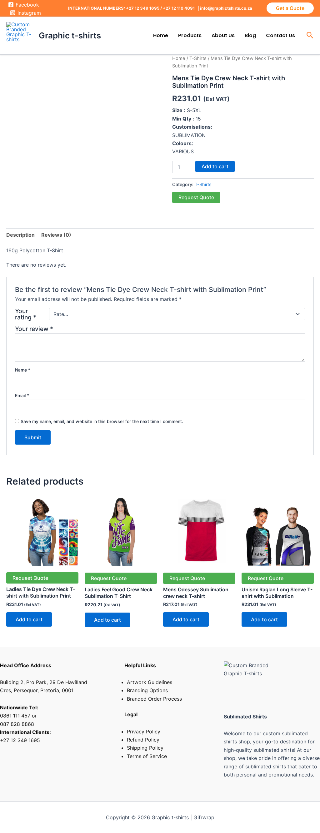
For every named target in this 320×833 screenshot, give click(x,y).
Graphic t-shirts (70, 35)
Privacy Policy (143, 731)
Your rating (25, 314)
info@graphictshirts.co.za (226, 8)
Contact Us (280, 35)
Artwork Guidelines (149, 682)
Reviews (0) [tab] (56, 235)
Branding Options (147, 690)
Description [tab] (20, 235)
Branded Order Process (154, 699)
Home (160, 35)
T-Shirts (198, 58)
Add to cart (215, 166)
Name (22, 369)
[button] (290, 8)
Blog (250, 35)
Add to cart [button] (29, 619)
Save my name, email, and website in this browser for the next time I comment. (102, 421)
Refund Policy (143, 740)
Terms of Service (147, 756)
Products (190, 35)
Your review (34, 329)
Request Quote (196, 197)
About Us (223, 35)
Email (22, 395)
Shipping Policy (145, 748)
